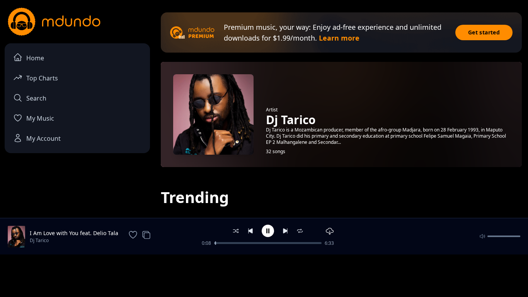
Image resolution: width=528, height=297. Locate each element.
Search (36, 98)
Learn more (339, 38)
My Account (43, 138)
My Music (40, 118)
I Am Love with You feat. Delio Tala (74, 233)
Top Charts (42, 78)
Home (35, 58)
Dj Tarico (39, 240)
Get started (484, 32)
